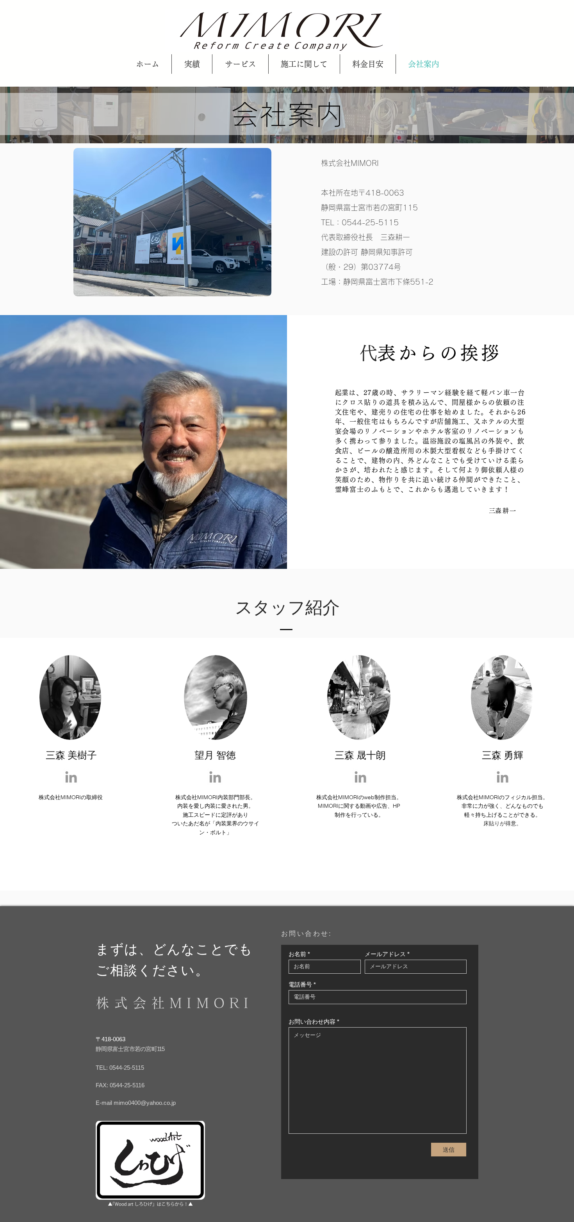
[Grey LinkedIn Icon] (71, 777)
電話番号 (300, 984)
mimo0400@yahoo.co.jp (145, 1102)
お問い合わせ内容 (312, 1021)
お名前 (297, 954)
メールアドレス (385, 954)
